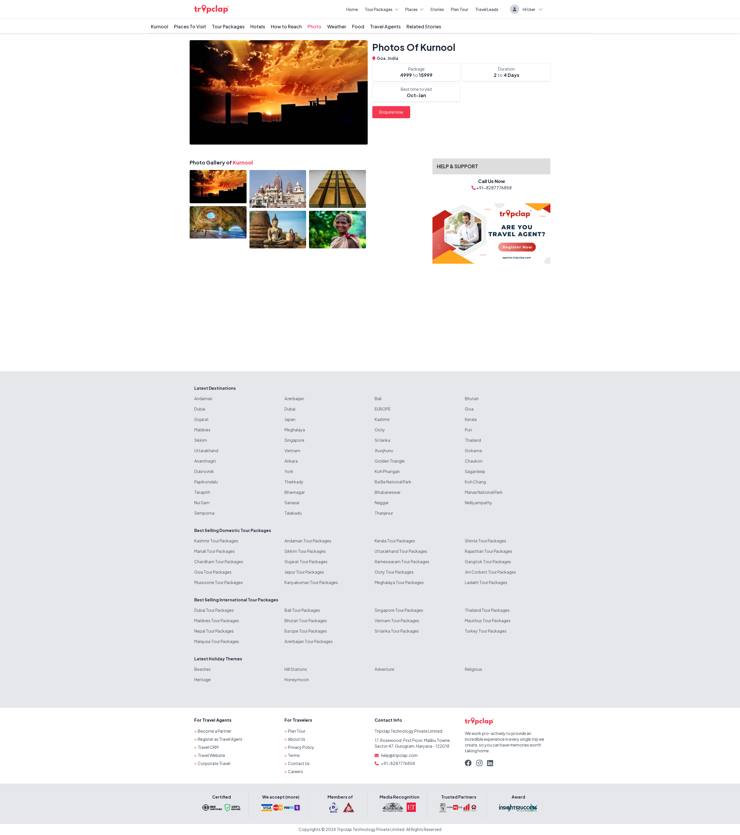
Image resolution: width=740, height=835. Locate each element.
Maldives (202, 429)
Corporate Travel (214, 763)
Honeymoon (296, 679)
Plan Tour (459, 9)
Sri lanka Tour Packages (397, 630)
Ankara (291, 460)
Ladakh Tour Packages (486, 582)
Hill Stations (295, 669)
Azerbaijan (294, 398)
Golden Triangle (390, 460)
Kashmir (382, 419)
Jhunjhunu (384, 450)
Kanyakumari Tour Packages (311, 582)
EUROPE (383, 408)
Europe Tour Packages (305, 630)
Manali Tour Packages (214, 551)
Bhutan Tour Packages (305, 620)
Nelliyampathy (478, 502)
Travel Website (211, 755)
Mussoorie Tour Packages (218, 582)
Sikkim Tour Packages (305, 551)
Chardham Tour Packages (218, 561)
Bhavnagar (294, 492)
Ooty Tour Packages (394, 571)
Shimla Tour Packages (485, 540)
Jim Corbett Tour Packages (490, 571)
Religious (473, 669)
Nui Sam (202, 502)
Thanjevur (384, 513)
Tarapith (202, 492)
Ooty (380, 429)
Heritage (202, 679)
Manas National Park (484, 492)
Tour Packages (379, 9)
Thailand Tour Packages (487, 610)
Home (352, 9)
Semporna (204, 513)
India (393, 58)
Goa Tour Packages (213, 571)
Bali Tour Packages (302, 610)
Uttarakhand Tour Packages (401, 551)
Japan (289, 419)
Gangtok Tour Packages (488, 561)
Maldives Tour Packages (216, 620)
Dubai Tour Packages (214, 610)
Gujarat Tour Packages (306, 561)
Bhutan (472, 398)
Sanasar (292, 502)
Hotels (257, 26)
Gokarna (473, 450)
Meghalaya (294, 429)
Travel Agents (385, 26)
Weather (336, 26)
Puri (468, 429)
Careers (295, 771)
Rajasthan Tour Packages (488, 551)
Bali (378, 398)
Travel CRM (208, 747)
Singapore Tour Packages (399, 610)
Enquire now (391, 111)
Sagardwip (475, 471)
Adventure (384, 669)
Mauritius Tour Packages (487, 620)
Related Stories (423, 26)
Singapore (294, 440)
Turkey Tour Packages (485, 630)
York (288, 471)
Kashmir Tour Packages (216, 540)
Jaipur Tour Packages (304, 571)
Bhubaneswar (388, 492)
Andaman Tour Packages (307, 540)
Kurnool (159, 26)
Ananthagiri (205, 460)
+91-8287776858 (398, 763)
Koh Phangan (387, 471)
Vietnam (292, 450)
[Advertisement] (491, 312)
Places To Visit (190, 26)
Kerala (471, 419)
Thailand (473, 440)
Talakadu (293, 513)
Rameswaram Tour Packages (402, 561)
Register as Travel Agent (220, 739)
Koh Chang (475, 481)
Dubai (199, 408)
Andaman (203, 398)
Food (358, 26)
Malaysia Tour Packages (216, 641)
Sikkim (200, 440)
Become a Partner (215, 731)
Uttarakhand (206, 450)
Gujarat (201, 419)
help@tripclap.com (399, 755)
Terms (294, 755)
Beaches (202, 669)
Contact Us (299, 763)
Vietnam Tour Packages (397, 620)
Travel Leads (486, 9)
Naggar (382, 502)
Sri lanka (382, 440)
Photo (314, 26)
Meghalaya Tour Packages (399, 582)
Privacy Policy (301, 747)
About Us (296, 739)
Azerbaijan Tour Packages (308, 641)
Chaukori (473, 460)
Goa (381, 58)
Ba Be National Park (393, 481)
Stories (437, 9)
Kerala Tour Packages (395, 540)
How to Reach (286, 26)
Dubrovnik (204, 471)
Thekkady (294, 481)
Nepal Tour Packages (214, 630)
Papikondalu (206, 481)
